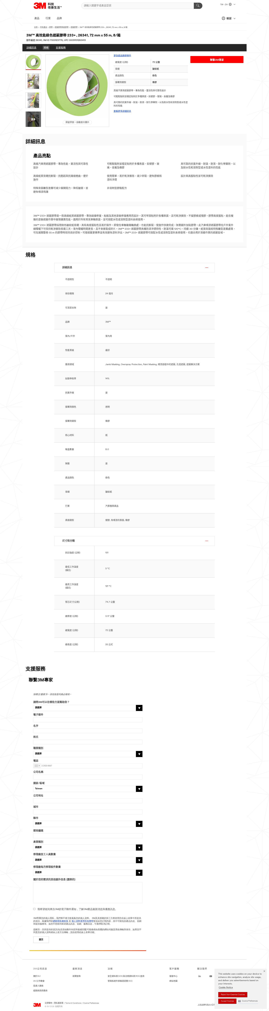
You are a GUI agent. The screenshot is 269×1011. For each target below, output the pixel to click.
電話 (35, 761)
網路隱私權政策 (60, 921)
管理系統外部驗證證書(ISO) (120, 981)
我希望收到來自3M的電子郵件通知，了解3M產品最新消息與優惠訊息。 (78, 909)
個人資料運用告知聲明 (82, 921)
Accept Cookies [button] (227, 1001)
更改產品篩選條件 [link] (122, 56)
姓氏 (35, 737)
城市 (35, 807)
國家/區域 (39, 783)
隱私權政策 (58, 1003)
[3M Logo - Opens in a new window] (51, 5)
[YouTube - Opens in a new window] (210, 976)
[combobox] (37, 766)
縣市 (35, 818)
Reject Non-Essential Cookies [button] (233, 995)
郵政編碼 (38, 831)
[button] (248, 1001)
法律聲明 (48, 1003)
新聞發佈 (77, 976)
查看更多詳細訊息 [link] (122, 111)
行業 (48, 18)
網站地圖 (173, 981)
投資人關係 (38, 986)
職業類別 (38, 748)
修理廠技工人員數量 (44, 854)
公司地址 (38, 796)
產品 (36, 18)
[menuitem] (31, 48)
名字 (35, 726)
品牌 (59, 18)
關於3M (36, 976)
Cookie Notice (226, 987)
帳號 (229, 18)
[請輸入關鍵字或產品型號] (198, 6)
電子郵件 (38, 715)
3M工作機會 (39, 981)
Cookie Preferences (91, 1003)
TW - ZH (224, 5)
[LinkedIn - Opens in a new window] (199, 976)
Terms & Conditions (73, 1003)
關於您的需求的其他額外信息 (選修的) (54, 879)
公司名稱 (38, 772)
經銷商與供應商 (40, 991)
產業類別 (38, 842)
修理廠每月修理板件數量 (47, 867)
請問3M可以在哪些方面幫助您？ (51, 702)
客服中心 (173, 976)
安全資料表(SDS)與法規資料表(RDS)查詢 (126, 976)
